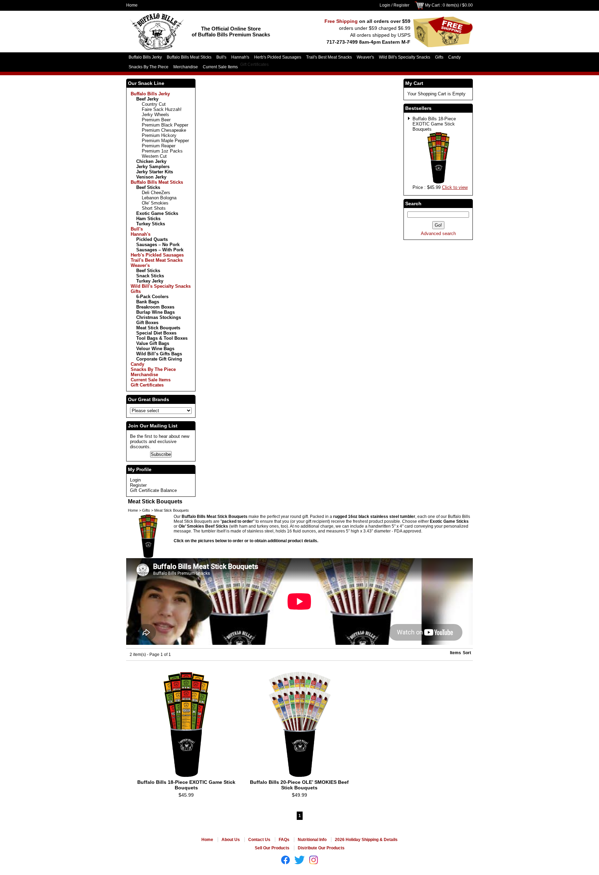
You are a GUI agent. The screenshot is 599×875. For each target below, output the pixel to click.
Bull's (221, 57)
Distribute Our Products (321, 848)
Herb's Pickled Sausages (277, 57)
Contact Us (259, 839)
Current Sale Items (220, 66)
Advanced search (438, 233)
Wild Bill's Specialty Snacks (404, 57)
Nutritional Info (312, 839)
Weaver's (365, 57)
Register (401, 5)
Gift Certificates (254, 64)
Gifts (439, 57)
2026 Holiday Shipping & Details (366, 839)
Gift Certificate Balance (153, 490)
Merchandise (185, 66)
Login (385, 5)
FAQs (284, 839)
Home (132, 5)
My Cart (432, 5)
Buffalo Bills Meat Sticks (189, 57)
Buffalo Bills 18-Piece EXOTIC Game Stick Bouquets (434, 124)
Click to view (455, 187)
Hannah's (240, 57)
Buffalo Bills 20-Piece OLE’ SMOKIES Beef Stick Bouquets (299, 784)
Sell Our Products (272, 848)
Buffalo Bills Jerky (145, 57)
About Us (231, 839)
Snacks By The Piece (148, 66)
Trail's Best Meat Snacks (329, 57)
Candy (454, 57)
